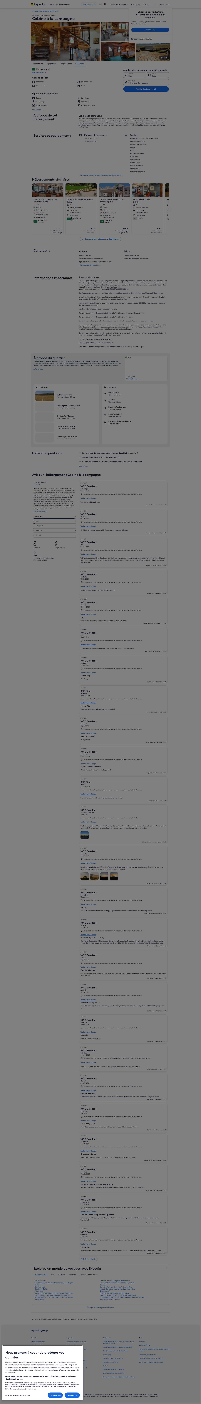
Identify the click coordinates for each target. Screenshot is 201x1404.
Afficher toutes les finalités (17, 1395)
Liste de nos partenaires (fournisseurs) (20, 1389)
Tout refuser (55, 1395)
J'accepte (72, 1395)
